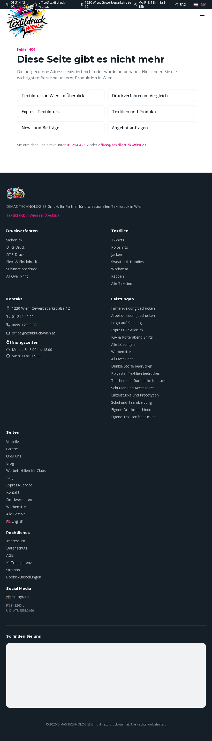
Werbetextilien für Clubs (26, 470)
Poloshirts (119, 247)
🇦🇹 (196, 5)
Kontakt (12, 492)
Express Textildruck (40, 111)
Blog (10, 463)
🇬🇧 (203, 5)
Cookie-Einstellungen (23, 577)
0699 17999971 (25, 324)
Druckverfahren (19, 499)
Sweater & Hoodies (127, 261)
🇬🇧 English (14, 521)
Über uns (13, 456)
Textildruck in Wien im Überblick (52, 95)
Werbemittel (121, 351)
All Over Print (17, 276)
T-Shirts (117, 240)
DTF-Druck (15, 254)
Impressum (15, 540)
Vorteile (12, 441)
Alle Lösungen (123, 344)
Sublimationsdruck (21, 268)
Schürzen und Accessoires (133, 387)
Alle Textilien (121, 283)
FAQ (9, 477)
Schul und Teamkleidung (131, 402)
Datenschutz (16, 548)
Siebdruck (14, 240)
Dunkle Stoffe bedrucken (131, 366)
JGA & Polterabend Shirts (132, 337)
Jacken (116, 254)
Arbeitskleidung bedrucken (133, 315)
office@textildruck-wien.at (122, 144)
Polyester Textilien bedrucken (135, 373)
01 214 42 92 (77, 144)
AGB (10, 555)
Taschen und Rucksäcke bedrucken (140, 380)
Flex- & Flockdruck (21, 261)
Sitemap (13, 569)
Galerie (12, 448)
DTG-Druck (15, 247)
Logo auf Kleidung (126, 322)
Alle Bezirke (16, 513)
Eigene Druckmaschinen (131, 409)
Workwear (119, 268)
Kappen (117, 276)
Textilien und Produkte (134, 111)
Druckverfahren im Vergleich (140, 95)
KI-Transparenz (19, 562)
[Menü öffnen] (202, 15)
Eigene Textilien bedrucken (133, 416)
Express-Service (19, 485)
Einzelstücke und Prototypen (135, 395)
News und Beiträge (40, 128)
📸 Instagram (17, 596)
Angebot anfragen (130, 128)
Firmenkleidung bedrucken (133, 308)
